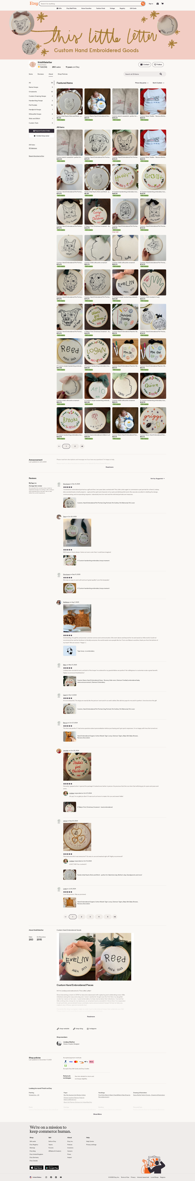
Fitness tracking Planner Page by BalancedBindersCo (74, 1098)
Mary (64, 665)
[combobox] (89, 3)
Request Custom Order (42, 131)
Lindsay (71, 793)
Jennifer (65, 750)
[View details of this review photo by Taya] (77, 533)
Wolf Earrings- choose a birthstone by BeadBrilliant (80, 1109)
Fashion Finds (100, 8)
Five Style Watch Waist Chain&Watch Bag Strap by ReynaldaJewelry (114, 1096)
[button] (144, 64)
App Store (36, 1168)
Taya (64, 516)
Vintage (112, 8)
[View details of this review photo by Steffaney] (77, 618)
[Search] (142, 3)
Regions (162, 1177)
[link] (59, 446)
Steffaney (66, 602)
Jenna (65, 821)
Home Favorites (86, 8)
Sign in (151, 3)
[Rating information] (39, 67)
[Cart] (162, 3)
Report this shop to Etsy (36, 156)
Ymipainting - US (34, 1095)
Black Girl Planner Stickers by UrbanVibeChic (78, 1102)
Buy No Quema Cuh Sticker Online (75, 1095)
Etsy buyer (66, 484)
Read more (109, 467)
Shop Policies (63, 74)
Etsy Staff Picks (71, 8)
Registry (122, 8)
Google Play (52, 1168)
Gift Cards (133, 8)
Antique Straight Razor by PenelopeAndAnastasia (148, 1109)
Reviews (41, 74)
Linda (65, 889)
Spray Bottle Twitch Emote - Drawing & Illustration (149, 1095)
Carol (65, 695)
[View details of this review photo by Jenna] (77, 837)
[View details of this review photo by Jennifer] (77, 767)
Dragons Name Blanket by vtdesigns (109, 1109)
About (51, 74)
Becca (65, 723)
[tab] (41, 83)
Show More (97, 1114)
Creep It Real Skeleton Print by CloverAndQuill (43, 1109)
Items (31, 74)
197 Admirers (33, 148)
